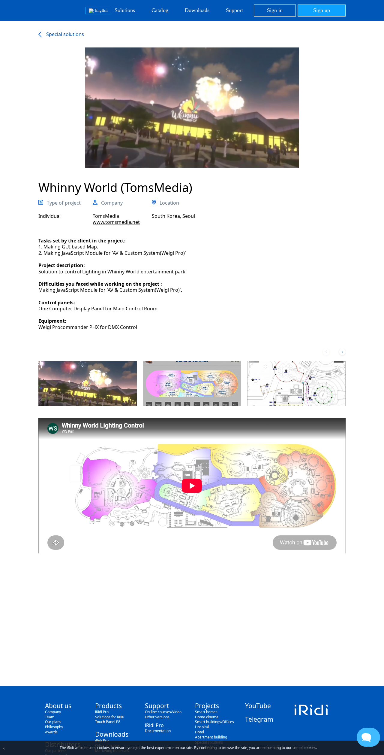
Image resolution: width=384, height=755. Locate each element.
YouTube (258, 706)
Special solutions (65, 34)
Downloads (197, 10)
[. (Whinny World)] (87, 383)
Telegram (259, 719)
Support (234, 10)
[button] (342, 352)
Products (108, 706)
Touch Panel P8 (107, 721)
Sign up (321, 10)
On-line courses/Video (163, 711)
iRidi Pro (102, 711)
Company (53, 711)
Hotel (199, 732)
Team (49, 717)
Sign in (275, 10)
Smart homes (206, 711)
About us (58, 706)
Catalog (160, 10)
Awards (51, 732)
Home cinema (206, 717)
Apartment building (211, 737)
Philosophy (54, 726)
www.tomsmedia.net (116, 222)
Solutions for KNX (109, 717)
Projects (207, 706)
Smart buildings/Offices (214, 721)
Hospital (202, 726)
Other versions (157, 717)
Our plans (53, 721)
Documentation (158, 730)
